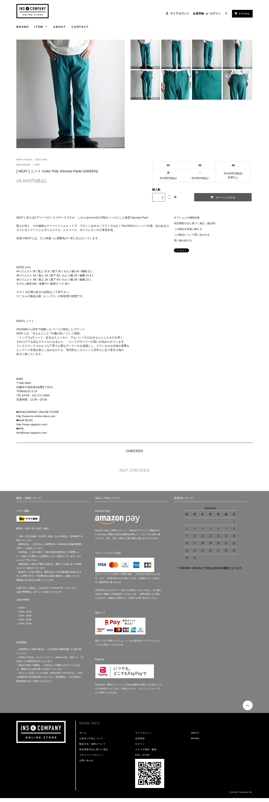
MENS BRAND (23, 165)
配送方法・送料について (92, 744)
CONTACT (80, 26)
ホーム (82, 733)
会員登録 (198, 13)
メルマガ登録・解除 (146, 749)
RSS (137, 755)
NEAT (37, 165)
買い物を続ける (183, 240)
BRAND (22, 26)
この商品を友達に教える (188, 229)
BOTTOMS (41, 159)
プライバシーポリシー (91, 755)
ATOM (146, 755)
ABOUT (59, 26)
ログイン (215, 13)
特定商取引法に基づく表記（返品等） (195, 223)
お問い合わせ (86, 760)
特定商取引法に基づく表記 (93, 749)
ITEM (39, 26)
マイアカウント (179, 13)
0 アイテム (244, 13)
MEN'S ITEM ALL (24, 159)
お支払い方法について (91, 738)
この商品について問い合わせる (192, 234)
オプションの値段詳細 (186, 217)
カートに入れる (225, 197)
